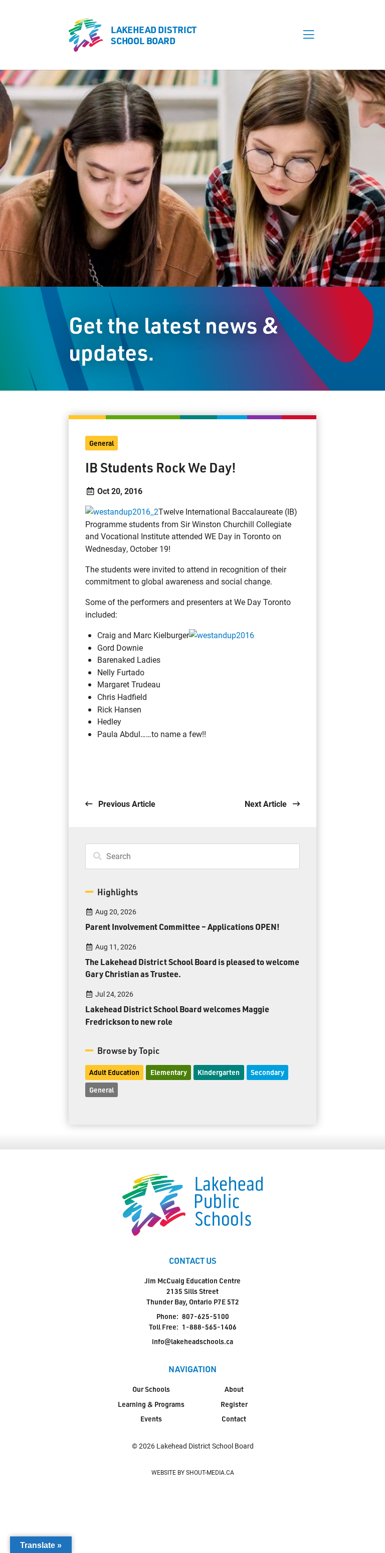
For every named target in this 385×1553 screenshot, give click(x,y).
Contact (234, 1418)
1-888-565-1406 (209, 1327)
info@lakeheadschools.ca (192, 1341)
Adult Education (114, 1072)
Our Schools (151, 1389)
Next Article (267, 803)
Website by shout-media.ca (192, 1472)
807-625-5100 (205, 1316)
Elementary (168, 1072)
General (101, 443)
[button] (308, 35)
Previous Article (125, 803)
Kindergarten (219, 1072)
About (234, 1389)
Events (151, 1418)
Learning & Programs (151, 1404)
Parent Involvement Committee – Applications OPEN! (182, 926)
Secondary (267, 1072)
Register (234, 1404)
